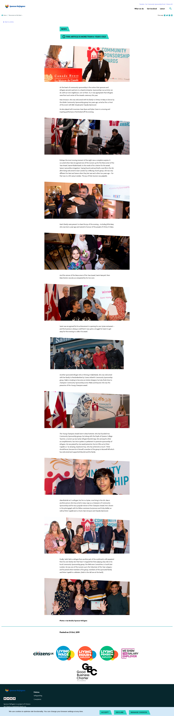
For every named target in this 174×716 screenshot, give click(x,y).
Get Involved (152, 9)
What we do (139, 9)
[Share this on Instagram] (169, 15)
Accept (105, 712)
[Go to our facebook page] (5, 698)
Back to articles (9, 22)
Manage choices (139, 712)
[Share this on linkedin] (172, 15)
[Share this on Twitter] (167, 15)
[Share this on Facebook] (164, 15)
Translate (141, 4)
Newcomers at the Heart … (15, 15)
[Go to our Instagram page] (11, 698)
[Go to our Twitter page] (8, 698)
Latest (162, 9)
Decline (120, 712)
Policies (36, 692)
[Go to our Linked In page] (14, 698)
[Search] (171, 8)
